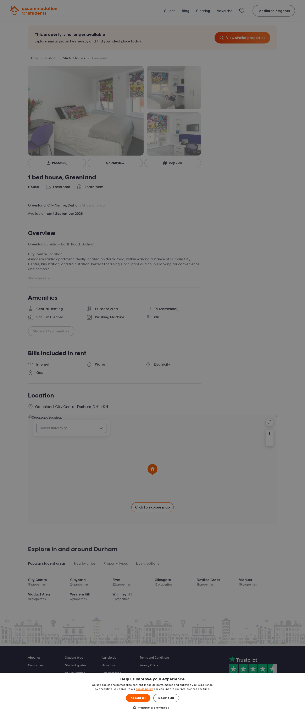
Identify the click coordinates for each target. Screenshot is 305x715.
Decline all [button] (166, 698)
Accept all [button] (138, 698)
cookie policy (144, 689)
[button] (152, 707)
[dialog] (152, 694)
